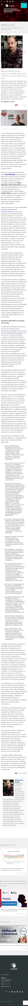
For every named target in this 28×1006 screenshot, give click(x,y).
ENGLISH (23, 1)
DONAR (24, 5)
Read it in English (22, 773)
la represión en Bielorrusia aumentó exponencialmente (14, 209)
